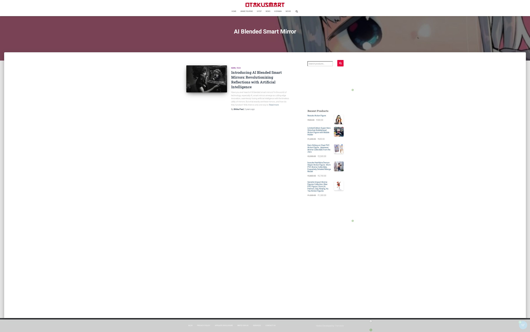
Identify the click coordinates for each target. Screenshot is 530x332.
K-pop (259, 11)
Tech (239, 68)
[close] (370, 321)
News (268, 11)
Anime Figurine (246, 11)
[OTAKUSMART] (265, 4)
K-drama (278, 11)
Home (234, 11)
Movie (288, 11)
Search (340, 63)
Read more (274, 105)
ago (249, 109)
